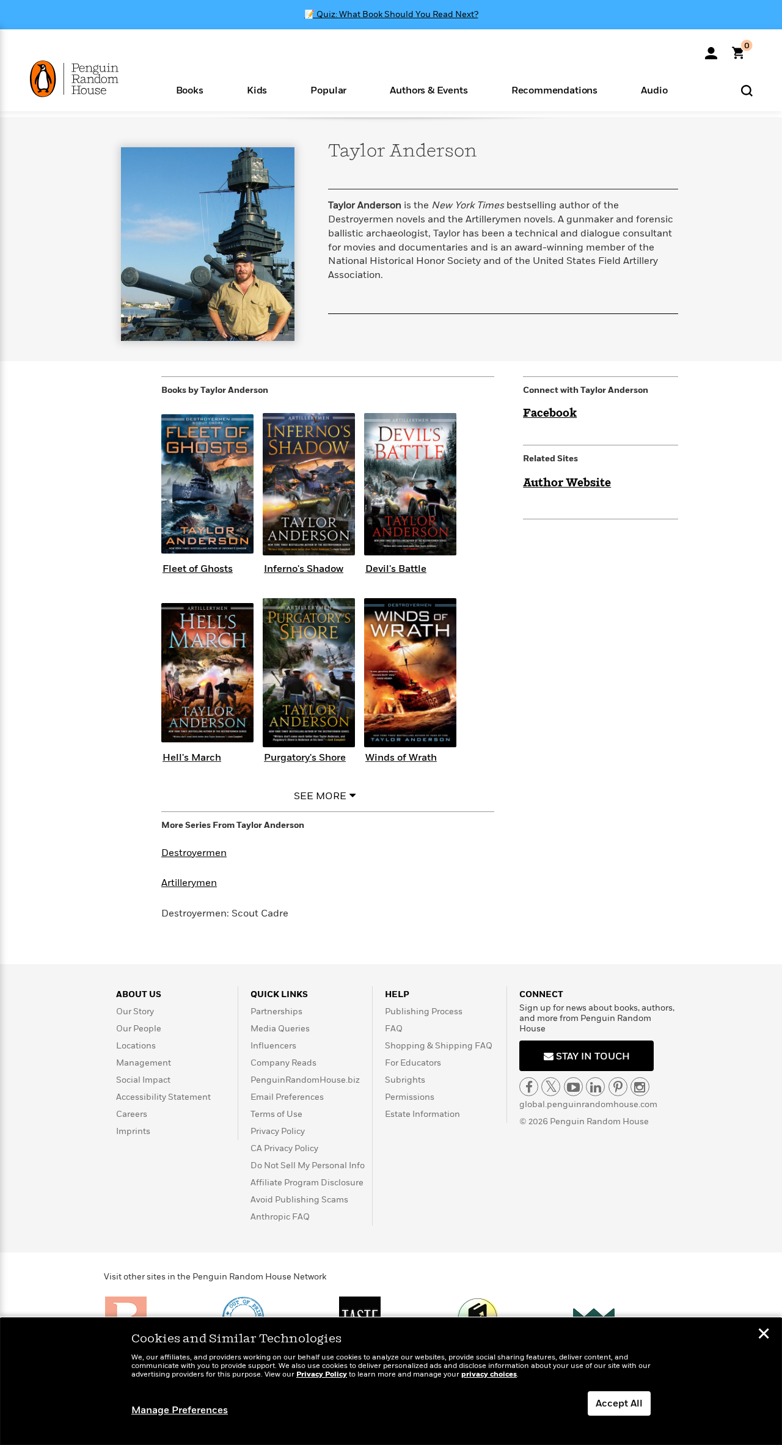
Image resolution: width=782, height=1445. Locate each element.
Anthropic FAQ (280, 1217)
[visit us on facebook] (528, 1086)
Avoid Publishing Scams (299, 1199)
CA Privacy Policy (284, 1148)
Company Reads (283, 1063)
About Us (138, 994)
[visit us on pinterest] (617, 1086)
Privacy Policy (277, 1131)
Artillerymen (189, 883)
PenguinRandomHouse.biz (305, 1080)
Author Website (567, 483)
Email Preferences (287, 1097)
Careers (131, 1114)
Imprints (133, 1131)
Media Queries (280, 1028)
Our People (138, 1028)
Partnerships (276, 1011)
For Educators (413, 1063)
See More (320, 796)
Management (143, 1063)
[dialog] (391, 1381)
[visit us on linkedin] (595, 1086)
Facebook (550, 413)
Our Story (135, 1011)
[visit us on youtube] (573, 1086)
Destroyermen (194, 853)
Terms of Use (276, 1114)
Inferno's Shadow (303, 569)
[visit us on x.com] (550, 1086)
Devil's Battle (395, 569)
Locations (136, 1046)
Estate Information (422, 1114)
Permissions (409, 1097)
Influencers (273, 1046)
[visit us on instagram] (639, 1086)
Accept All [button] (619, 1403)
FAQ (394, 1028)
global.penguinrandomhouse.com (588, 1104)
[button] (189, 89)
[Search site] (747, 90)
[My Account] (711, 49)
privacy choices (489, 1374)
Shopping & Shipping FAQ (438, 1046)
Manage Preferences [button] (179, 1410)
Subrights (405, 1080)
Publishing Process (423, 1011)
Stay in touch (592, 1056)
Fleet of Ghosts (198, 569)
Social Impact (143, 1080)
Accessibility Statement (163, 1097)
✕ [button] (763, 1335)
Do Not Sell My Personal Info (307, 1165)
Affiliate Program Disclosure (307, 1182)
